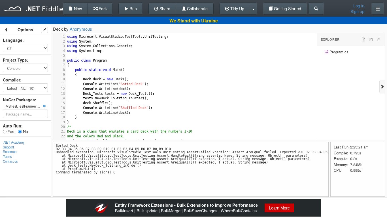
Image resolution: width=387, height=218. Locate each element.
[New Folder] (370, 39)
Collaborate (197, 8)
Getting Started (287, 8)
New (77, 8)
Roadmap (9, 151)
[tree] (351, 52)
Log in (358, 6)
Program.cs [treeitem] (338, 51)
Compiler (11, 80)
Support (8, 147)
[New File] (363, 39)
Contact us (10, 161)
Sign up (357, 11)
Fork (102, 8)
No (25, 131)
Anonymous (81, 29)
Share (164, 8)
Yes (10, 131)
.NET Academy (14, 142)
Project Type (15, 60)
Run (132, 8)
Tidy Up (236, 8)
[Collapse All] (378, 39)
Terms (7, 156)
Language (12, 40)
